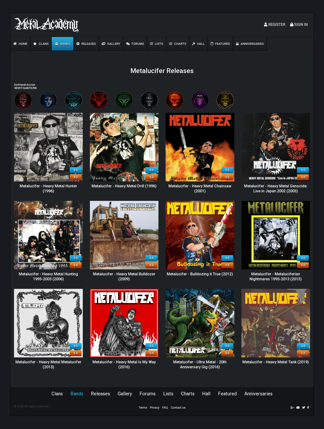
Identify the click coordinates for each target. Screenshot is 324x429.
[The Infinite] (124, 100)
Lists (158, 44)
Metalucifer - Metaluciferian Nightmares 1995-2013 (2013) (276, 276)
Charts (179, 44)
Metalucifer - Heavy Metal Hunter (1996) (48, 188)
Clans (43, 44)
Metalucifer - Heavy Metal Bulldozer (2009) (124, 276)
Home (22, 44)
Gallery (113, 44)
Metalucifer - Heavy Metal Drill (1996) (124, 186)
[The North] (149, 100)
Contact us (178, 407)
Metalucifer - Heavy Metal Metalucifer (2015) (48, 364)
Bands (65, 44)
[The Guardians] (74, 100)
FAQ (165, 407)
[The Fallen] (23, 100)
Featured (222, 44)
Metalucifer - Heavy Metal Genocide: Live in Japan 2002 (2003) (275, 188)
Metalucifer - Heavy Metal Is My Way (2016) (124, 364)
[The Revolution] (200, 100)
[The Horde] (99, 100)
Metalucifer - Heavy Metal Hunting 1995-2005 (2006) (48, 276)
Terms (143, 407)
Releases (88, 44)
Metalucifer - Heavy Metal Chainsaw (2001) (199, 188)
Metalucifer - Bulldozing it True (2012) (200, 274)
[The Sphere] (225, 100)
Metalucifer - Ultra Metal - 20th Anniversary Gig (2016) (200, 364)
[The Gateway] (48, 100)
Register (276, 24)
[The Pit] (175, 100)
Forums (137, 44)
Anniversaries (252, 44)
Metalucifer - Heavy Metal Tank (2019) (275, 362)
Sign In (300, 24)
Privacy (154, 407)
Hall (200, 44)
